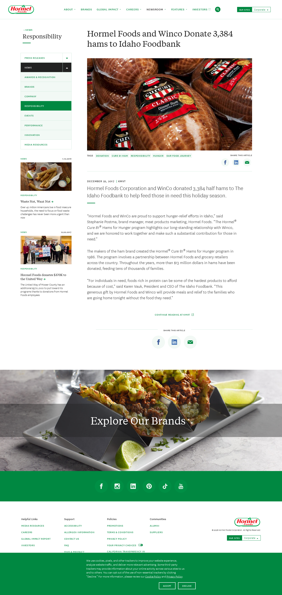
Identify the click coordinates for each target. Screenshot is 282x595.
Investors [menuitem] (200, 9)
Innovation (32, 135)
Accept (167, 586)
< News (28, 30)
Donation (102, 155)
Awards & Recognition (40, 77)
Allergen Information (79, 532)
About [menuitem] (69, 9)
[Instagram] (117, 486)
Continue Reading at (172, 314)
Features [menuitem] (178, 9)
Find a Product (74, 551)
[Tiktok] (165, 486)
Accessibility (73, 525)
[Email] (247, 162)
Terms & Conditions (120, 532)
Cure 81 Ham (120, 155)
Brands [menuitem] (86, 9)
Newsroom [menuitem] (155, 9)
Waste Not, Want (36, 201)
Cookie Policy (153, 576)
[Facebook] (225, 162)
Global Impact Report (35, 538)
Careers (26, 532)
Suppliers (156, 532)
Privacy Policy (117, 538)
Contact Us (71, 538)
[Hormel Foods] (21, 9)
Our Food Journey (179, 155)
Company (30, 96)
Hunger (158, 155)
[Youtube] (180, 486)
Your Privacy (122, 545)
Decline (187, 586)
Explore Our (139, 420)
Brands (29, 86)
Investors (28, 545)
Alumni (154, 525)
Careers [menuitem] (133, 9)
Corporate (260, 9)
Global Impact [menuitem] (108, 9)
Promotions (115, 525)
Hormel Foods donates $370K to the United (43, 277)
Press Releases (35, 58)
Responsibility (34, 106)
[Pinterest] (149, 486)
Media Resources (36, 144)
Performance (34, 125)
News (28, 67)
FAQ (66, 545)
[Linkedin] (236, 162)
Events (29, 115)
